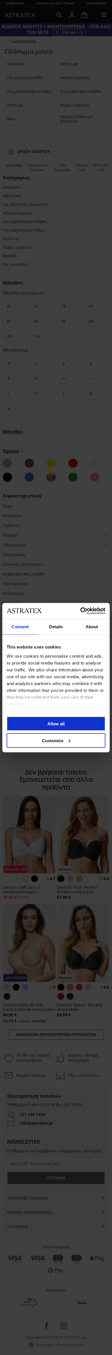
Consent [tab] (20, 626)
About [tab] (92, 626)
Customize (52, 740)
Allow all (56, 723)
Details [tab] (56, 626)
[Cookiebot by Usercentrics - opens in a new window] (80, 611)
